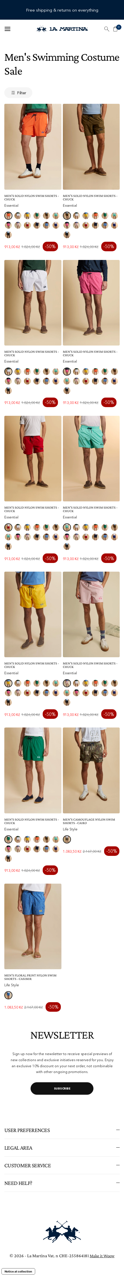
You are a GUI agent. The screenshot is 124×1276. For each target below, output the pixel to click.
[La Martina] (62, 29)
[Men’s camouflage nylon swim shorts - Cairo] (91, 770)
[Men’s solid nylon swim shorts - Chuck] (32, 146)
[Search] (106, 29)
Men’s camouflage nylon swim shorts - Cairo (89, 821)
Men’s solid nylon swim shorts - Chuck (31, 197)
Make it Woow (102, 1255)
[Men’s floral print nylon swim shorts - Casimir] (32, 926)
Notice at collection (18, 1271)
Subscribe (62, 1088)
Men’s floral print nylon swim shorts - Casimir (30, 977)
